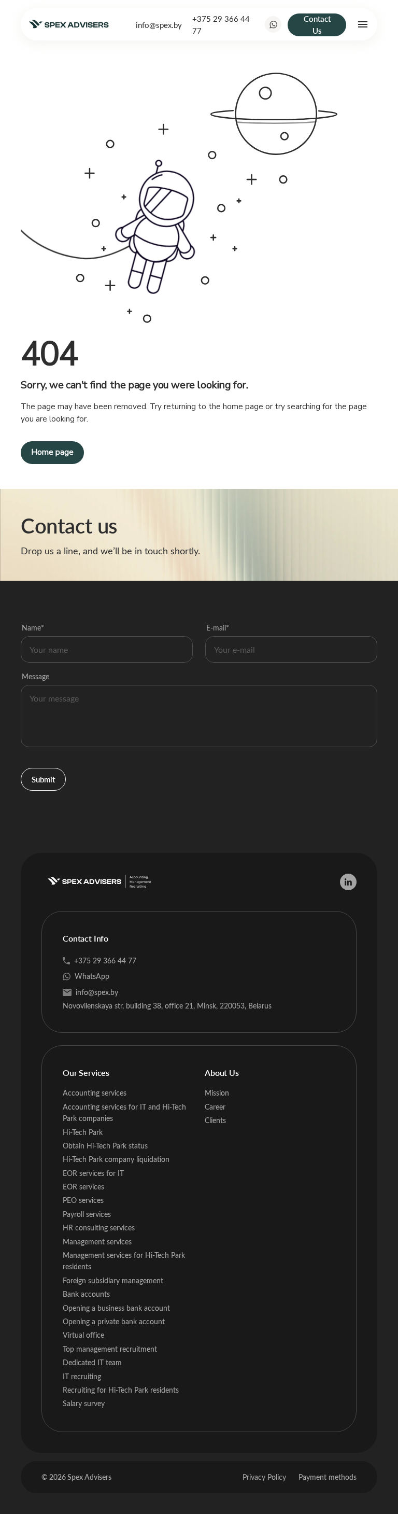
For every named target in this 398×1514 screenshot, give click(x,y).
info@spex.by (159, 24)
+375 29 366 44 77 (221, 24)
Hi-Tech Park (83, 1132)
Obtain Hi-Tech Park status (105, 1146)
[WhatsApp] (273, 24)
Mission (217, 1093)
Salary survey (84, 1403)
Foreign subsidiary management (113, 1280)
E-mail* (217, 628)
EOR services (83, 1186)
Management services (97, 1241)
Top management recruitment (110, 1349)
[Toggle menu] (362, 24)
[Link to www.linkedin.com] (348, 882)
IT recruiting (82, 1376)
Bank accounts (86, 1294)
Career (215, 1107)
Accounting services (94, 1093)
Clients (215, 1120)
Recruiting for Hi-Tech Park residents (121, 1390)
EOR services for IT (93, 1173)
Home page (52, 452)
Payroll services (87, 1214)
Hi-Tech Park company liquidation (116, 1159)
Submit (43, 779)
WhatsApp (92, 976)
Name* (33, 628)
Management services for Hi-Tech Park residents (124, 1260)
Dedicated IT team (92, 1362)
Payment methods (327, 1477)
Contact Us (317, 24)
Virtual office (83, 1335)
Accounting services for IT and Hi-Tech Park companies (124, 1112)
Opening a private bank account (114, 1321)
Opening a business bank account (116, 1308)
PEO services (83, 1200)
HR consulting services (99, 1227)
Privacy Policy (264, 1477)
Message (35, 676)
